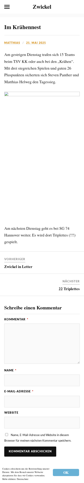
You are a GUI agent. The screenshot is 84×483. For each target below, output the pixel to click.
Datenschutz (22, 479)
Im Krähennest (22, 27)
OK (65, 472)
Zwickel (42, 6)
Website (11, 412)
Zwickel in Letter (18, 266)
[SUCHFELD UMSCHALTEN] (77, 7)
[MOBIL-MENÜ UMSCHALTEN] (7, 7)
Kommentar (16, 319)
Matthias (12, 43)
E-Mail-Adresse (19, 391)
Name (10, 370)
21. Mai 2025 (36, 43)
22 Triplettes (69, 289)
